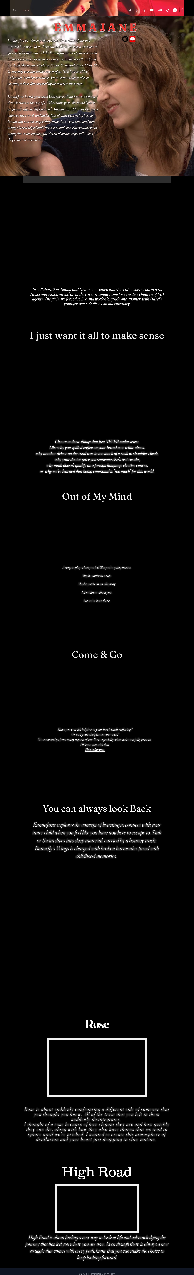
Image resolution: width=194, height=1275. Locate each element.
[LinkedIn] (175, 10)
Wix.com (111, 1274)
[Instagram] (125, 39)
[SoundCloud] (160, 10)
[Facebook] (182, 10)
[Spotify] (130, 10)
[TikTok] (168, 10)
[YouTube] (152, 10)
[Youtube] (132, 39)
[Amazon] (144, 10)
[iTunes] (137, 10)
